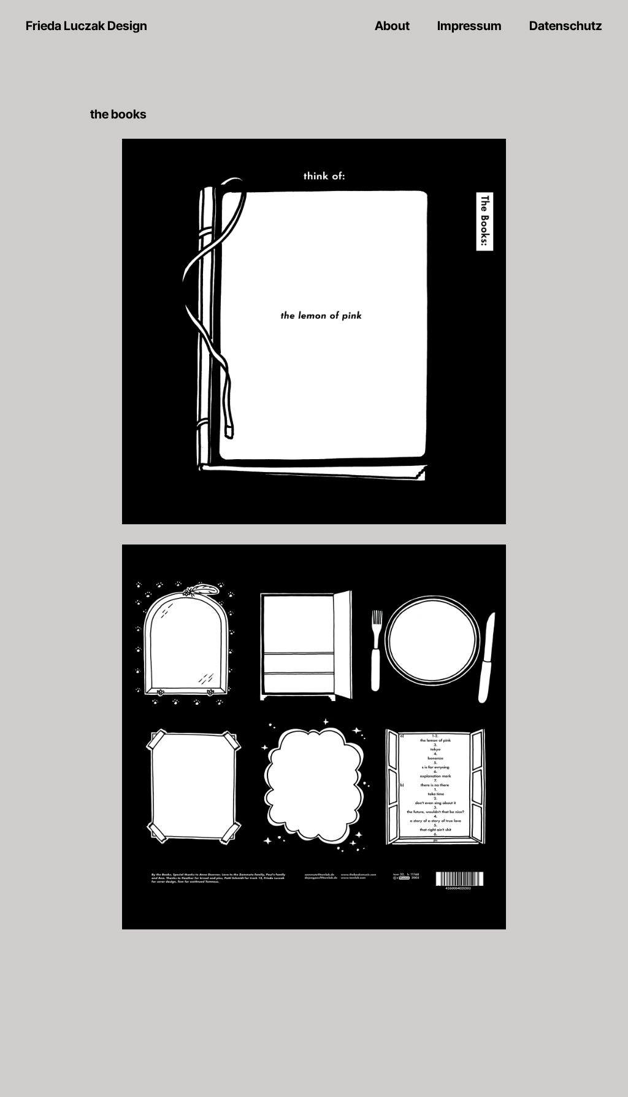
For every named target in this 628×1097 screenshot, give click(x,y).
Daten (565, 25)
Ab (392, 25)
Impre (469, 25)
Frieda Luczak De (86, 25)
